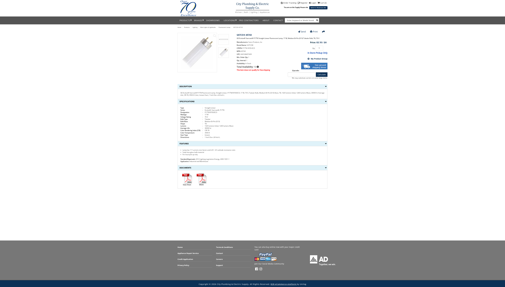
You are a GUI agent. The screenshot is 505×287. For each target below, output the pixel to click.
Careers (219, 259)
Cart (323, 3)
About (266, 20)
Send (303, 31)
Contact (278, 20)
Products (185, 20)
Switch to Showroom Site (318, 8)
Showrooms (213, 20)
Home (180, 247)
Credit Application (185, 259)
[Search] (317, 20)
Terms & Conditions (224, 247)
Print (315, 31)
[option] (223, 40)
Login (314, 3)
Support (219, 265)
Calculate (322, 74)
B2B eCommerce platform (284, 284)
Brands (198, 20)
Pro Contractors (249, 20)
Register (304, 3)
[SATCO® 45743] (214, 35)
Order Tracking (290, 3)
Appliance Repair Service (188, 253)
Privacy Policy (183, 265)
